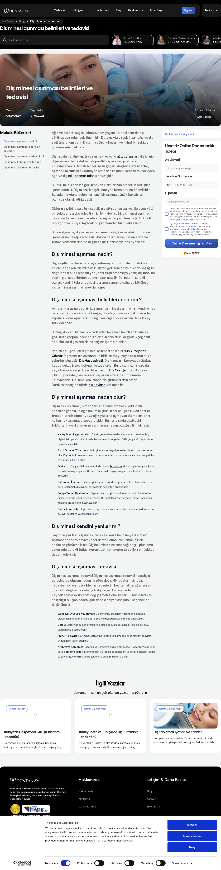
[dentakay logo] (16, 10)
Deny (192, 847)
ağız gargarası (127, 156)
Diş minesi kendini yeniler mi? (22, 162)
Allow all (192, 824)
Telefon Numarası (178, 176)
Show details (180, 863)
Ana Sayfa (7, 21)
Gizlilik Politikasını (191, 226)
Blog (118, 10)
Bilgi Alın (188, 10)
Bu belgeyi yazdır (182, 134)
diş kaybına (97, 384)
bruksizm (116, 466)
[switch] (99, 863)
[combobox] (170, 185)
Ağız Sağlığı (204, 117)
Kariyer (151, 799)
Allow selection (192, 836)
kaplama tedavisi (75, 652)
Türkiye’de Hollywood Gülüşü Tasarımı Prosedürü (31, 735)
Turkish (209, 10)
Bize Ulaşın (157, 10)
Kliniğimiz (79, 10)
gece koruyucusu (105, 618)
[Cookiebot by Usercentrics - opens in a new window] (22, 863)
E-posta (171, 193)
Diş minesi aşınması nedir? (20, 141)
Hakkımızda (135, 10)
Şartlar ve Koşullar (185, 219)
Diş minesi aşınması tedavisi (21, 167)
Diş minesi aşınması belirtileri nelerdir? (22, 149)
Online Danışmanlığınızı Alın (192, 243)
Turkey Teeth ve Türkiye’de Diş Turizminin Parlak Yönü (108, 735)
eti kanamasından (81, 175)
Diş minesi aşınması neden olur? (23, 156)
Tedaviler (60, 10)
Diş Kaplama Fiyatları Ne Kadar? (177, 732)
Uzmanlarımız (100, 10)
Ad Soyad (172, 159)
